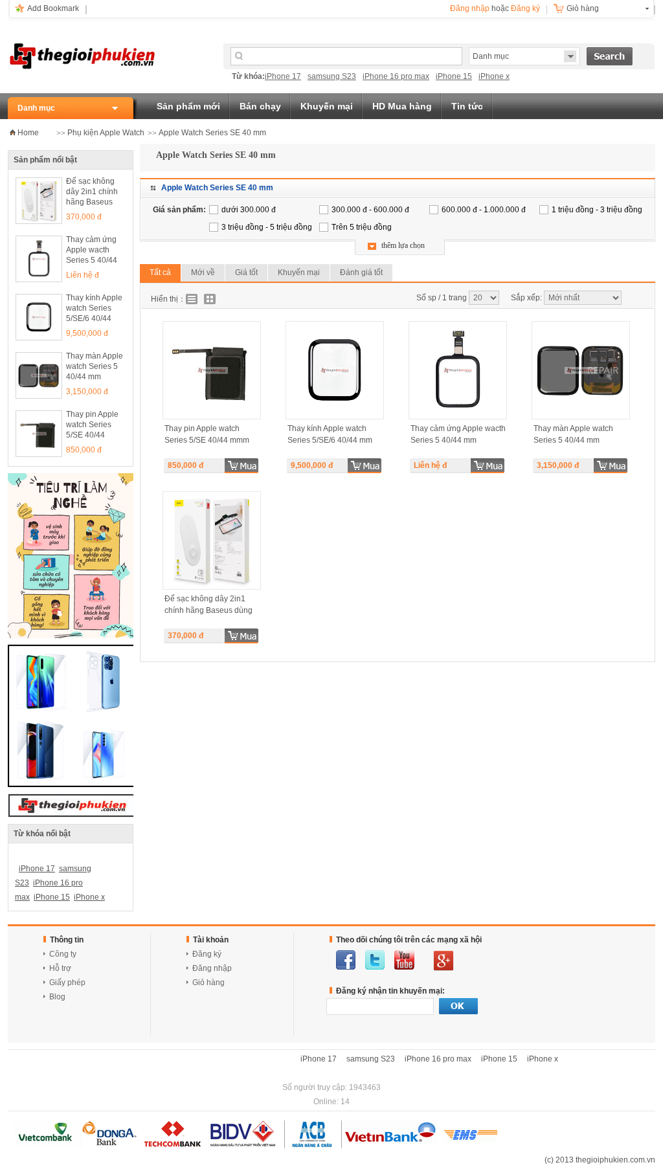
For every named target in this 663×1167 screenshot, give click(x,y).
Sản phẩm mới (188, 106)
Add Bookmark (53, 8)
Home (28, 132)
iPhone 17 (283, 76)
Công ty (62, 954)
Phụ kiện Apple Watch (105, 132)
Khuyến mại (326, 106)
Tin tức (467, 106)
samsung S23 (332, 76)
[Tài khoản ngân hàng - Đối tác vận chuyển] (255, 1145)
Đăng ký (525, 8)
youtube (404, 960)
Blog (57, 996)
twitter (375, 960)
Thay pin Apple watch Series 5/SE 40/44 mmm (92, 425)
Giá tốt (246, 272)
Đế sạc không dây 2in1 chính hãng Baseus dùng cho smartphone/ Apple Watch (92, 192)
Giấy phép (67, 982)
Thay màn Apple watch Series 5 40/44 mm (94, 366)
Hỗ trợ (60, 968)
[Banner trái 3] (72, 784)
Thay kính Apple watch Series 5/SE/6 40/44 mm (94, 309)
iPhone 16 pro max (396, 76)
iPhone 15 (454, 76)
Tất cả (160, 272)
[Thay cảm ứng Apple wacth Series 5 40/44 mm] (39, 259)
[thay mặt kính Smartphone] (72, 635)
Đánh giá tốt (361, 272)
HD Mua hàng (402, 106)
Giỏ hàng (583, 8)
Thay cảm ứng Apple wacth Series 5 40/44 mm (91, 251)
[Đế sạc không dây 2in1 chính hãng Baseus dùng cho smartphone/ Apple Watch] (39, 200)
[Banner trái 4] (72, 814)
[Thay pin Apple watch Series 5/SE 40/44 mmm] (39, 433)
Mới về (203, 272)
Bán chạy (260, 106)
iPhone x (494, 76)
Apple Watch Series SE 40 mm (212, 132)
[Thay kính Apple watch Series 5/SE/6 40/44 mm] (39, 317)
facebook (345, 960)
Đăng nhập (469, 8)
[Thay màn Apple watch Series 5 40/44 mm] (39, 375)
